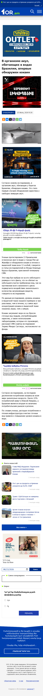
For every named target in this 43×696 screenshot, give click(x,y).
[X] (10, 119)
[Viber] (13, 119)
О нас (21, 681)
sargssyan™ (31, 689)
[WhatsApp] (17, 119)
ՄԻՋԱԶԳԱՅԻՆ (8, 112)
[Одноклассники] (3, 119)
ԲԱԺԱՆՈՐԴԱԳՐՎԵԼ (21, 651)
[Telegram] (20, 119)
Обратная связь (10, 681)
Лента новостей (10, 463)
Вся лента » (21, 527)
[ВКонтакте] (7, 119)
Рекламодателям (32, 681)
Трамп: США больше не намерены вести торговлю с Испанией (22, 2)
